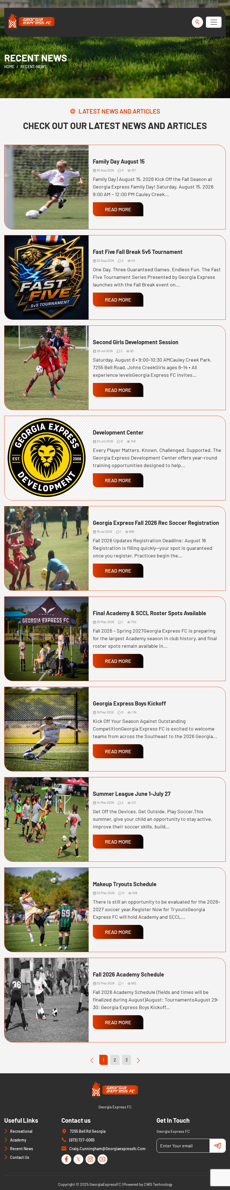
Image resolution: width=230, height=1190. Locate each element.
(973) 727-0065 (82, 1140)
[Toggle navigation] (214, 22)
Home (9, 66)
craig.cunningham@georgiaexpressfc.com (107, 1148)
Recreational (21, 1131)
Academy (18, 1140)
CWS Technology (158, 1184)
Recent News (21, 1148)
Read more (118, 209)
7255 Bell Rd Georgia (87, 1131)
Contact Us (19, 1157)
